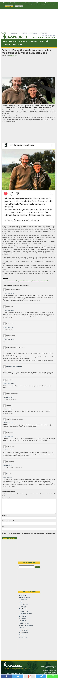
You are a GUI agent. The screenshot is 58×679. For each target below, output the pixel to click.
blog (20, 602)
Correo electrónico (8, 521)
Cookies (21, 673)
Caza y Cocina (23, 611)
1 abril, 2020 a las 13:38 (8, 397)
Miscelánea (7, 45)
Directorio (44, 33)
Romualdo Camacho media (13, 366)
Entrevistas (33, 41)
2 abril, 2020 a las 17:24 (8, 450)
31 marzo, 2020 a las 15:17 (8, 351)
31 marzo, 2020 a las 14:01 (8, 339)
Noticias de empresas (26, 625)
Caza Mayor (13, 41)
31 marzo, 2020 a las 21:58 (8, 370)
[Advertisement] (29, 20)
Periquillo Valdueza (34, 281)
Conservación (44, 41)
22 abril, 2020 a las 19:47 (8, 477)
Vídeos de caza (18, 45)
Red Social (14, 33)
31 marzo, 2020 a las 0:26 (8, 310)
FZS (7, 473)
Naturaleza (22, 621)
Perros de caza (23, 630)
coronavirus (11, 281)
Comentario (6, 498)
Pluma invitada (23, 632)
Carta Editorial (23, 604)
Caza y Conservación (25, 614)
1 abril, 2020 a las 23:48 (8, 436)
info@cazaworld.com (50, 667)
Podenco (22, 635)
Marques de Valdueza (22, 281)
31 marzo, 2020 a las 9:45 (8, 327)
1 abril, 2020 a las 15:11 (8, 409)
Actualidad (22, 595)
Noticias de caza (13, 55)
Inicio (5, 41)
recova (42, 281)
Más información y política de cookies (44, 4)
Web (3, 526)
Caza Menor (23, 41)
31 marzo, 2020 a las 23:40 (8, 383)
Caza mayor (22, 607)
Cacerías (24, 33)
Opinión (21, 628)
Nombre (5, 515)
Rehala (46, 281)
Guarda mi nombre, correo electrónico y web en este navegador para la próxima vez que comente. (28, 534)
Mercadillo (34, 33)
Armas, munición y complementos (25, 598)
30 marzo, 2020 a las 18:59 (8, 293)
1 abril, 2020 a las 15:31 (8, 422)
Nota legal (14, 673)
